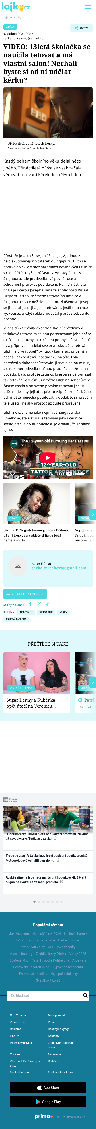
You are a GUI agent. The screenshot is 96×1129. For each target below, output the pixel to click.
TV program (24, 940)
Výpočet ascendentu (67, 967)
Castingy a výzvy (58, 1029)
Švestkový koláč (48, 980)
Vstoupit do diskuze (28, 594)
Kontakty (53, 1036)
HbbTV (14, 1036)
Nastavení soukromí (60, 1072)
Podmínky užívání (21, 1042)
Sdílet (79, 29)
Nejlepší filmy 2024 (46, 934)
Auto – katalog (21, 954)
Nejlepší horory (75, 934)
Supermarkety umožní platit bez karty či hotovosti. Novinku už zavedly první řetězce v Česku (47, 836)
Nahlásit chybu (19, 1072)
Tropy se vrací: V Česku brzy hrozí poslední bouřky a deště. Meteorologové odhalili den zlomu (47, 858)
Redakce (53, 1061)
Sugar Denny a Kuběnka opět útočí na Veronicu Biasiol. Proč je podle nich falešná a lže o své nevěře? (33, 703)
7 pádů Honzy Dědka (51, 954)
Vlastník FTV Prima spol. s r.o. (25, 1063)
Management (56, 1015)
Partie (62, 940)
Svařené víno (19, 960)
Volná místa (17, 1022)
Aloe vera (79, 960)
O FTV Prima (18, 1015)
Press (51, 1022)
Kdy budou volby (33, 947)
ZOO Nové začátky (61, 947)
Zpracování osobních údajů (61, 1045)
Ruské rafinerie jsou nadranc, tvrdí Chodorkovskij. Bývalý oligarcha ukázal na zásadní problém (46, 880)
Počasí (75, 940)
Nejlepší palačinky (64, 974)
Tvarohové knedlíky (33, 974)
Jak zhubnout (19, 934)
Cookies (15, 1054)
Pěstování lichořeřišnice (31, 967)
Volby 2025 (77, 954)
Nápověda (54, 1054)
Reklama (15, 1029)
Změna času (46, 940)
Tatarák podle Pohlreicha (50, 960)
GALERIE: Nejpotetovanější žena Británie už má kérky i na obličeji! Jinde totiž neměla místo (36, 535)
